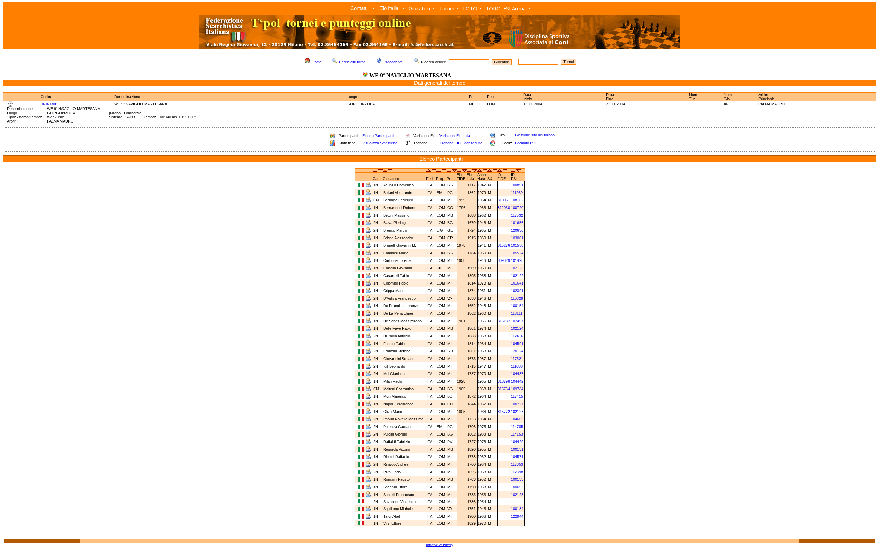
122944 (517, 516)
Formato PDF (526, 143)
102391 (517, 291)
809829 (504, 260)
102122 (517, 276)
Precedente (393, 62)
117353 (517, 464)
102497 (517, 321)
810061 (504, 200)
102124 (517, 328)
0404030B (49, 104)
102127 (517, 411)
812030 (504, 208)
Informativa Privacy (439, 545)
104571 (517, 457)
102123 (517, 268)
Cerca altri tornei (352, 62)
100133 (517, 479)
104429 (517, 442)
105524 (517, 253)
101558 (517, 245)
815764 (504, 389)
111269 (517, 192)
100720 (517, 208)
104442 (517, 381)
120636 (517, 230)
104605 (517, 419)
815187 (504, 321)
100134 (517, 509)
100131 (517, 449)
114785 (517, 427)
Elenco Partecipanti (378, 136)
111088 (517, 366)
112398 (517, 472)
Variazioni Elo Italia (455, 136)
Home (317, 62)
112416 (517, 336)
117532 (517, 215)
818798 (504, 381)
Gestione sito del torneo (535, 135)
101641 (517, 283)
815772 (504, 411)
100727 (517, 404)
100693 (517, 487)
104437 (517, 374)
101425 (517, 260)
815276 (504, 245)
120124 (517, 351)
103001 (517, 238)
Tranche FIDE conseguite (461, 143)
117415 (517, 396)
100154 (517, 306)
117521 (517, 359)
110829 (517, 298)
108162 (517, 200)
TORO (493, 8)
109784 (517, 389)
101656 (517, 223)
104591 (517, 343)
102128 (517, 495)
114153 (517, 434)
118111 (516, 313)
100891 (517, 185)
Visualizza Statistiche (379, 143)
